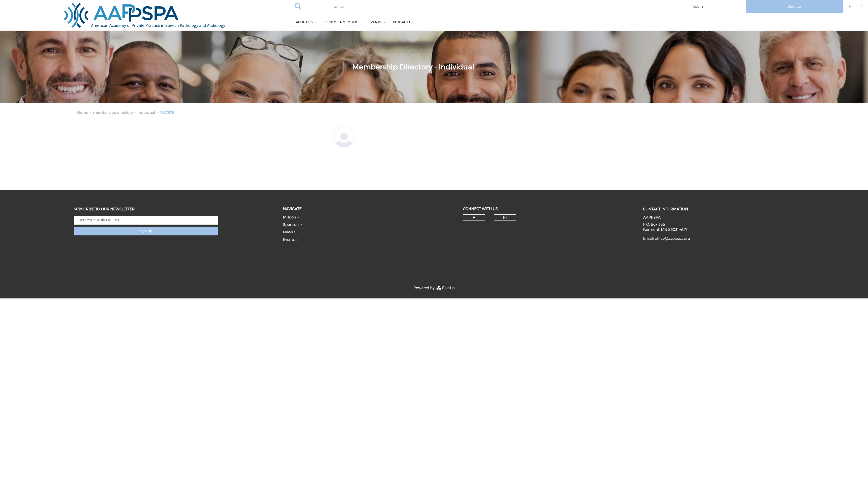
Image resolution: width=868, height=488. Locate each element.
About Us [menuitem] (304, 22)
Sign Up (146, 231)
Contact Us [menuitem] (403, 22)
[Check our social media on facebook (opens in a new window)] (474, 218)
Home (82, 112)
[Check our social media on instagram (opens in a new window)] (505, 218)
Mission (289, 217)
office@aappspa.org (672, 238)
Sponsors (291, 225)
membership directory (113, 112)
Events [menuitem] (375, 22)
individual (146, 112)
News (288, 232)
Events (289, 239)
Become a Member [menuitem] (340, 22)
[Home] (144, 15)
